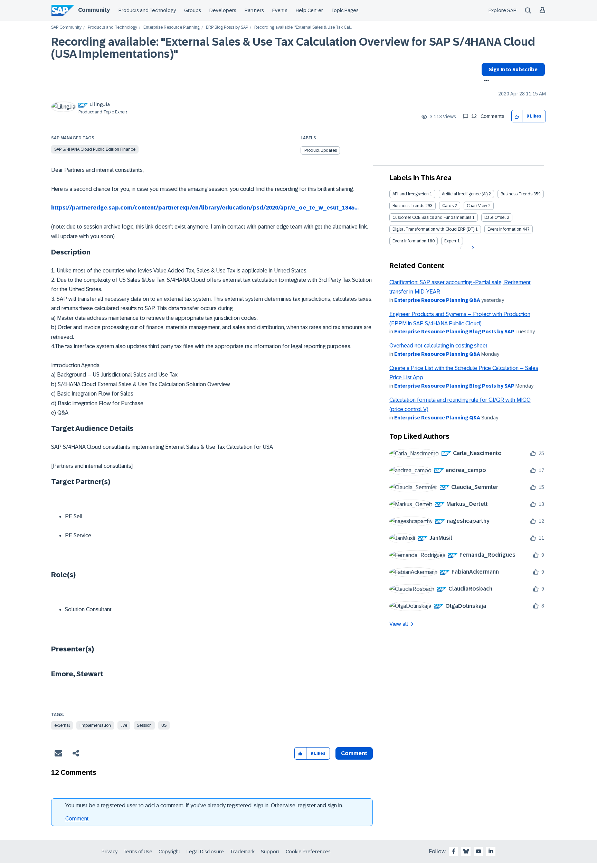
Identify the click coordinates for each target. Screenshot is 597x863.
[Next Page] (472, 248)
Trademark (242, 851)
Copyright (169, 851)
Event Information (504, 229)
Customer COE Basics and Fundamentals (431, 217)
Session (144, 725)
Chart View (477, 205)
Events (279, 10)
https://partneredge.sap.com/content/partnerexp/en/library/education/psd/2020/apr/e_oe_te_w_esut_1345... (205, 208)
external (62, 725)
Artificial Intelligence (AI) (464, 194)
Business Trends (516, 194)
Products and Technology (147, 10)
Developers (222, 10)
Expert (450, 241)
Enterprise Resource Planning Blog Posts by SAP (454, 331)
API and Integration (410, 194)
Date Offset (495, 217)
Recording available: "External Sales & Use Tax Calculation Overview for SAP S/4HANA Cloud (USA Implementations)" (293, 48)
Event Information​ (409, 241)
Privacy (109, 851)
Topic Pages (345, 10)
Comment (77, 819)
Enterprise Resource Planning (171, 27)
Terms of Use (138, 851)
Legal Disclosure (205, 851)
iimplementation (95, 725)
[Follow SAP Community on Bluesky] (466, 851)
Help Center (309, 10)
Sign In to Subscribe (513, 69)
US (164, 725)
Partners (254, 10)
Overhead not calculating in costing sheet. (439, 346)
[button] (517, 116)
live (124, 725)
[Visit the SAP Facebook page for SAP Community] (453, 851)
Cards (448, 205)
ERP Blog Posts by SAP (227, 27)
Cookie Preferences (308, 851)
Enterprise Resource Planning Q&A (437, 300)
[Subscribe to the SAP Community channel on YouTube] (478, 851)
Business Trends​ (408, 205)
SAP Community (66, 27)
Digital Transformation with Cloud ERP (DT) (433, 229)
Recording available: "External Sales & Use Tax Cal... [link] (303, 27)
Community (94, 10)
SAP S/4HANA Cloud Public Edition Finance (94, 149)
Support (270, 851)
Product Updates (320, 150)
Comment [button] (354, 753)
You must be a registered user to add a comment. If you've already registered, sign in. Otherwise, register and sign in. (204, 805)
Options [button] (485, 81)
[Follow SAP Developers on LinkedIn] (491, 851)
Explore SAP (503, 10)
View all (398, 624)
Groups (192, 10)
